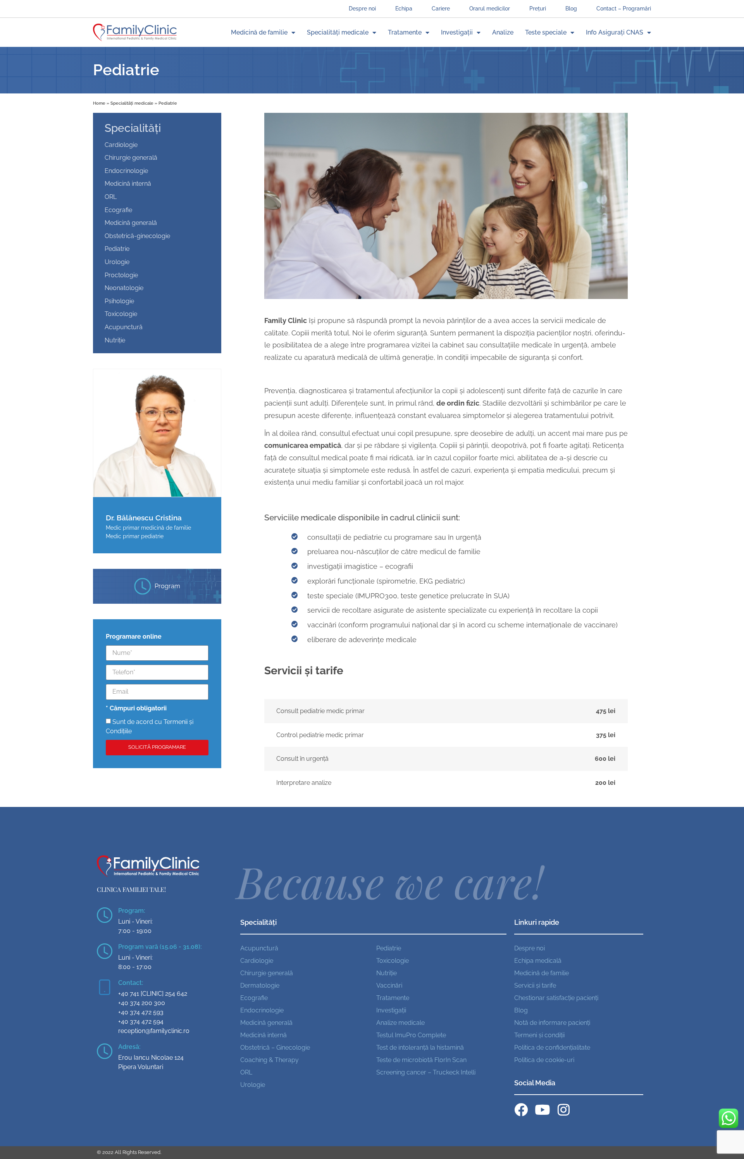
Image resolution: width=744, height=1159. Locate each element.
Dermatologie (259, 985)
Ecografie (118, 210)
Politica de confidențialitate (552, 1047)
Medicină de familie (259, 32)
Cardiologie (121, 145)
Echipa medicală (537, 960)
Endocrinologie (126, 170)
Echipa (403, 8)
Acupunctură (124, 327)
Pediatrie (117, 248)
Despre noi (362, 8)
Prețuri (537, 8)
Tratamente (405, 32)
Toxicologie (121, 314)
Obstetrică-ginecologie (137, 236)
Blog (571, 8)
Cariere (441, 8)
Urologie (117, 262)
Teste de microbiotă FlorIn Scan (421, 1060)
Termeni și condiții (539, 1035)
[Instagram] (563, 1109)
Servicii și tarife (535, 985)
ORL (111, 196)
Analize (502, 32)
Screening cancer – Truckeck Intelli (425, 1072)
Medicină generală (131, 222)
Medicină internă (128, 183)
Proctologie (121, 275)
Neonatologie (124, 288)
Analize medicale (400, 1022)
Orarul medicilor (489, 8)
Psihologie (119, 301)
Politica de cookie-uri (544, 1060)
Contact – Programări (623, 8)
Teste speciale (546, 32)
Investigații (457, 32)
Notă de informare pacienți (552, 1022)
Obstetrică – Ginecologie (275, 1047)
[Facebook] (521, 1109)
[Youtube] (542, 1109)
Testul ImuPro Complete (411, 1035)
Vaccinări (389, 985)
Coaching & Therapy (269, 1060)
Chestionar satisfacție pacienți (556, 998)
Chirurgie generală (131, 157)
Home (99, 103)
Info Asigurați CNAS (614, 32)
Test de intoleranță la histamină (420, 1047)
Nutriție (115, 340)
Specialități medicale (338, 32)
